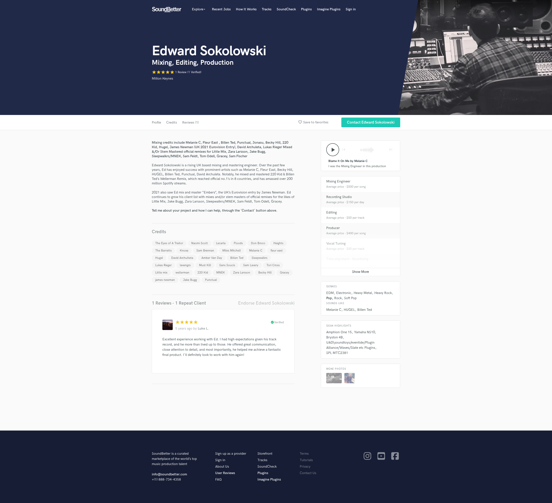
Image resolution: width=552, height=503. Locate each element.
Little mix (161, 272)
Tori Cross (273, 265)
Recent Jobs (221, 9)
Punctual (211, 280)
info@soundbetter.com (169, 474)
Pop (329, 298)
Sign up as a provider (230, 454)
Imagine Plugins (328, 9)
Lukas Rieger (163, 265)
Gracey (284, 272)
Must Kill (205, 265)
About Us (222, 467)
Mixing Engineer (338, 181)
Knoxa (184, 250)
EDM (330, 293)
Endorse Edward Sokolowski (266, 303)
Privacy (305, 467)
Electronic (343, 293)
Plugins (306, 9)
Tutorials (306, 460)
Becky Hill (265, 272)
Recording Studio (339, 197)
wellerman (182, 272)
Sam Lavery (250, 265)
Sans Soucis (227, 265)
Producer (333, 228)
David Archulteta (182, 258)
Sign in (351, 9)
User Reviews (225, 473)
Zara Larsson (241, 272)
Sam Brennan (205, 250)
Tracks (266, 9)
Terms (304, 454)
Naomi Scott (199, 243)
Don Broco (258, 243)
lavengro (185, 265)
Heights (278, 243)
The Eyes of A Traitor (169, 243)
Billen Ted (236, 258)
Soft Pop (350, 298)
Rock (338, 298)
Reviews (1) (190, 123)
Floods (238, 243)
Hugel (159, 258)
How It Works (246, 9)
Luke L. (203, 329)
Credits (171, 123)
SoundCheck (286, 9)
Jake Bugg (190, 280)
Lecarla (221, 243)
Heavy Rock (383, 293)
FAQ (218, 480)
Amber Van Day (211, 258)
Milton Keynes (162, 79)
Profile (156, 123)
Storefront (264, 454)
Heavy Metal (363, 293)
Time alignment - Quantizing (347, 259)
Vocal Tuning (336, 244)
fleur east (277, 250)
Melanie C (255, 250)
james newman (165, 280)
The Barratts (163, 250)
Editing (331, 213)
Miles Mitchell (231, 250)
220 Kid (203, 272)
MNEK (220, 272)
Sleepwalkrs (259, 258)
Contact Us (308, 473)
